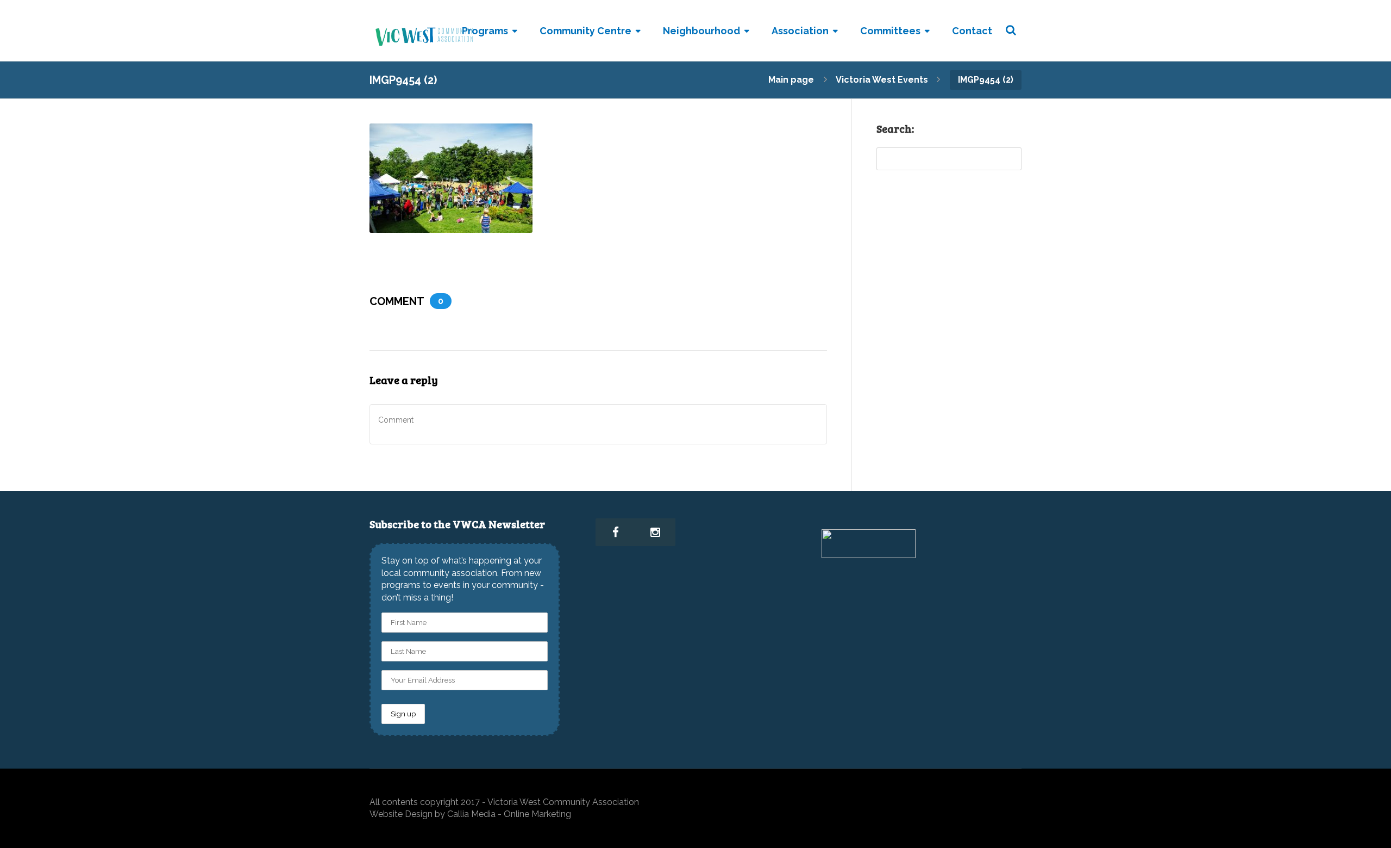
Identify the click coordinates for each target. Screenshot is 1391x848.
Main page (791, 79)
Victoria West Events (882, 79)
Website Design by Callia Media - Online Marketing (470, 814)
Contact (972, 30)
